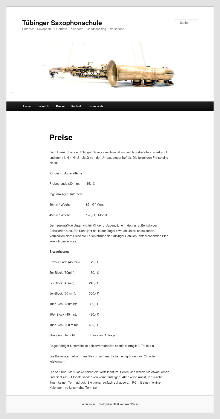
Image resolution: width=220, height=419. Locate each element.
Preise (60, 106)
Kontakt (76, 106)
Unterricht (43, 106)
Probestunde (95, 106)
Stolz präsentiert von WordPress (119, 404)
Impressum (89, 404)
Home (27, 106)
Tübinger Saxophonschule (62, 22)
